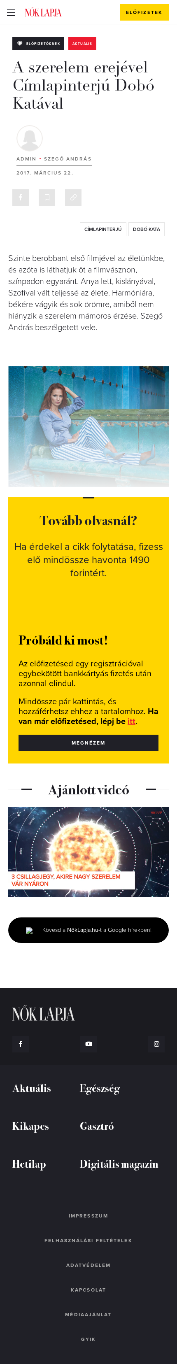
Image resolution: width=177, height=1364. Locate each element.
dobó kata (146, 229)
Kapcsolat (88, 1290)
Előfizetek (144, 12)
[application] (88, 852)
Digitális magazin (119, 1163)
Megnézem (89, 743)
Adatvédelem (88, 1265)
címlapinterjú (103, 229)
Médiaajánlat (88, 1314)
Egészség (100, 1087)
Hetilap (29, 1163)
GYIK (88, 1339)
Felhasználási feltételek (88, 1240)
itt (131, 721)
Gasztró (97, 1125)
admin (26, 159)
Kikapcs (30, 1125)
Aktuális (82, 44)
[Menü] (11, 12)
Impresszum (88, 1216)
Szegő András (68, 159)
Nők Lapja (43, 11)
